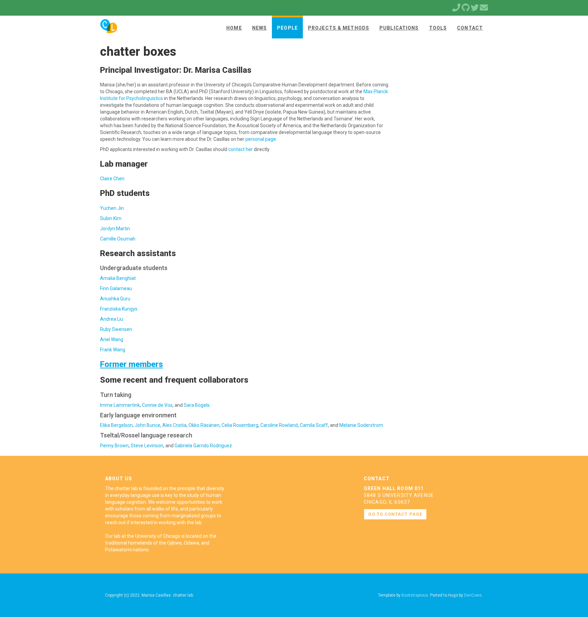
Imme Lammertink (120, 405)
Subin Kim (110, 218)
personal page (260, 139)
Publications (399, 28)
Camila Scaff (314, 425)
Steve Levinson (147, 445)
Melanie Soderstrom (361, 425)
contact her (240, 149)
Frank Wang (112, 349)
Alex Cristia (174, 425)
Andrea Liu (111, 319)
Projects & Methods (338, 28)
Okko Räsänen (204, 425)
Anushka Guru (115, 298)
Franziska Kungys (118, 309)
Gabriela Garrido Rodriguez (203, 445)
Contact (470, 28)
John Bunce (147, 425)
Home (234, 28)
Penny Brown (114, 445)
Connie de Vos (157, 405)
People (287, 28)
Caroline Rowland (279, 425)
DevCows (473, 595)
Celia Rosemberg (240, 425)
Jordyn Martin (115, 228)
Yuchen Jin (112, 208)
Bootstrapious (415, 595)
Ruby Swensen (116, 329)
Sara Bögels (197, 405)
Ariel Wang (111, 339)
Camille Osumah (117, 238)
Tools (438, 28)
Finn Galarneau (116, 288)
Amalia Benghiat (118, 278)
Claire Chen (112, 178)
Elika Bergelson (116, 425)
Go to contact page (395, 514)
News (259, 28)
